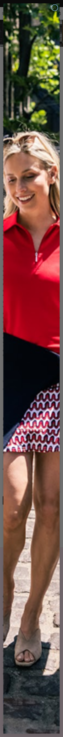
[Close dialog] (55, 8)
